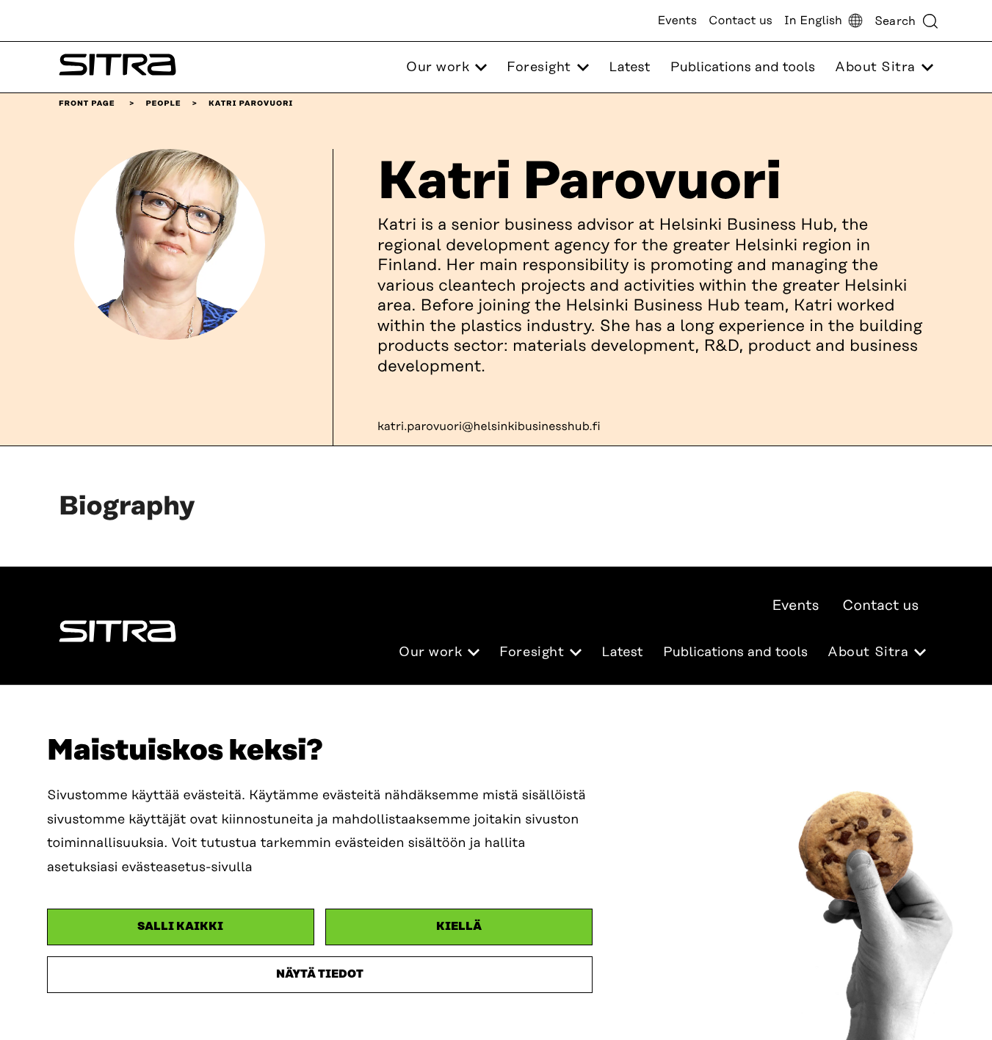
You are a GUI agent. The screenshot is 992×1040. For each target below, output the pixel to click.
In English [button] (813, 20)
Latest (629, 67)
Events (677, 20)
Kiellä (459, 926)
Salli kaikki (180, 926)
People (163, 103)
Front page (87, 103)
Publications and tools (742, 67)
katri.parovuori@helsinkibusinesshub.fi (489, 426)
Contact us (740, 20)
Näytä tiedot (319, 974)
